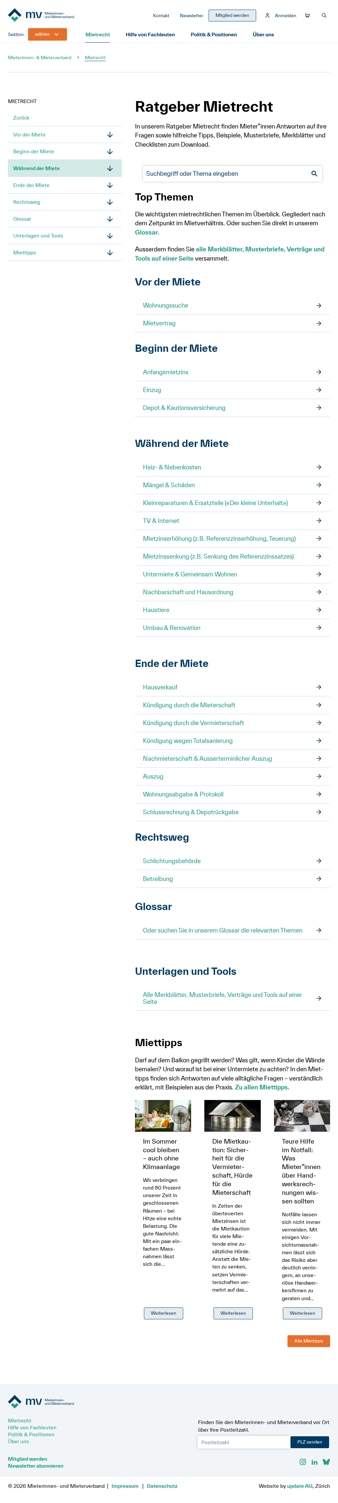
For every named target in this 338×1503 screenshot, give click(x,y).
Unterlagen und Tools (38, 235)
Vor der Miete (29, 134)
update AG (300, 1486)
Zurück (21, 118)
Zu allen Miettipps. (262, 1087)
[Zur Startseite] (57, 15)
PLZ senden (309, 1442)
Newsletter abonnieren (35, 1466)
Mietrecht (97, 34)
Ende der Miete (31, 185)
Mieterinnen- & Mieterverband (39, 57)
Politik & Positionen (214, 34)
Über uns (263, 34)
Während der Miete (36, 168)
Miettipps (24, 252)
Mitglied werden (27, 1459)
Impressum (125, 1486)
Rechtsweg (26, 202)
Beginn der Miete (33, 151)
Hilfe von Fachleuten (150, 34)
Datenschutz (162, 1486)
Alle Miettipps (308, 1340)
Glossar (22, 219)
